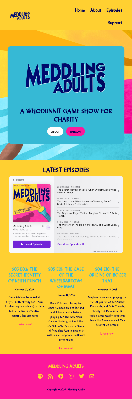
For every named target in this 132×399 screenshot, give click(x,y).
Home (80, 9)
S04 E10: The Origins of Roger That (107, 274)
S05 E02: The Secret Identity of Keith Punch (24, 274)
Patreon (75, 131)
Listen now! (25, 324)
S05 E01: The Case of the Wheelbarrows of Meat (66, 277)
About (55, 131)
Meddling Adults (66, 365)
